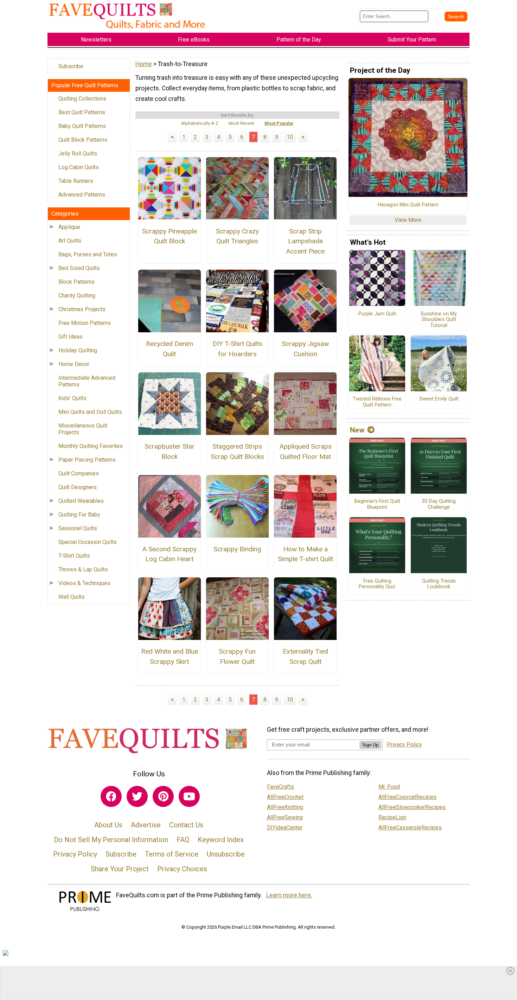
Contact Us (186, 825)
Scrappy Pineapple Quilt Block (169, 236)
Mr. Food (389, 786)
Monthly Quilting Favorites (90, 446)
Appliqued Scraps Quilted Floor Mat (305, 451)
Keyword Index (221, 839)
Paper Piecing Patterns (87, 459)
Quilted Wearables (81, 501)
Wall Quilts (71, 597)
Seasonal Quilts (77, 528)
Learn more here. (289, 895)
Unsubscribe (226, 854)
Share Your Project (120, 869)
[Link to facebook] (111, 796)
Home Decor (73, 364)
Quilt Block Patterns (82, 139)
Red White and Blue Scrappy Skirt (169, 656)
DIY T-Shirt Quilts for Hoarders (237, 349)
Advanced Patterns (81, 194)
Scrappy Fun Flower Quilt (237, 656)
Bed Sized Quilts (79, 268)
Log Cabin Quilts (78, 167)
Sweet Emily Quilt (439, 399)
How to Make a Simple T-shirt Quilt (305, 554)
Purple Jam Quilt (377, 314)
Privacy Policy (75, 854)
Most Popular (279, 123)
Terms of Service (171, 854)
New (357, 430)
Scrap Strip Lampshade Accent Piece (305, 241)
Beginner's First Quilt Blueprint (377, 504)
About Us (108, 825)
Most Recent (241, 123)
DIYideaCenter (284, 827)
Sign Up (370, 745)
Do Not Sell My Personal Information (111, 839)
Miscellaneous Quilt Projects (82, 429)
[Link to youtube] (189, 796)
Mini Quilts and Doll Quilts (90, 412)
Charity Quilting (76, 295)
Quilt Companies (78, 473)
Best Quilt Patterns (81, 112)
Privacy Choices (182, 869)
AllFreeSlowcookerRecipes (412, 807)
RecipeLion (392, 817)
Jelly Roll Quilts (77, 153)
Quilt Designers (77, 487)
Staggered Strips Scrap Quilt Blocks (237, 451)
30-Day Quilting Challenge (439, 504)
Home (143, 64)
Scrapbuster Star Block (169, 451)
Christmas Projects (82, 309)
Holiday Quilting (77, 350)
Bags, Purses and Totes (87, 254)
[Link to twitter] (137, 796)
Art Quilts (69, 240)
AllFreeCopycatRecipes (407, 797)
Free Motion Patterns (84, 323)
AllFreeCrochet (285, 797)
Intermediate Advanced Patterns (86, 381)
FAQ (183, 839)
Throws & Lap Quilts (83, 569)
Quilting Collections (82, 98)
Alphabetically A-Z (199, 123)
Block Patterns (76, 281)
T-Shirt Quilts (74, 555)
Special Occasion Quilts (87, 542)
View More (408, 220)
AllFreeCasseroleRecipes (410, 827)
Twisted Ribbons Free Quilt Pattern (377, 402)
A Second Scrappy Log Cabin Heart (169, 554)
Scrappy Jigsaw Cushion (305, 349)
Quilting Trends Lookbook (439, 584)
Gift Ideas (70, 336)
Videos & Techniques (84, 583)
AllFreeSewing (285, 817)
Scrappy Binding (237, 549)
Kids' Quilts (72, 398)
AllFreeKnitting (285, 807)
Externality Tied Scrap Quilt (305, 656)
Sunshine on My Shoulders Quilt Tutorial (439, 319)
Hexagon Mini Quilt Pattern (408, 205)
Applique (69, 227)
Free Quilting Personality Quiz (377, 584)
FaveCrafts (280, 786)
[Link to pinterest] (163, 796)
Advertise (146, 825)
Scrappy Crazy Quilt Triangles (237, 236)
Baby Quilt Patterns (82, 126)
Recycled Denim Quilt (169, 349)
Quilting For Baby (79, 514)
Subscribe (70, 66)
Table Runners (75, 181)
